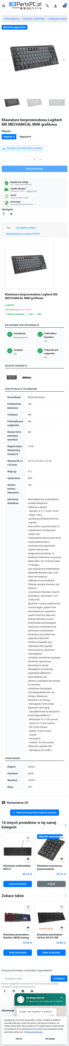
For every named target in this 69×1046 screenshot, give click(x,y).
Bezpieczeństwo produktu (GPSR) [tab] (23, 234)
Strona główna (11, 18)
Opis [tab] (8, 227)
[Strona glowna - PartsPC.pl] (25, 5)
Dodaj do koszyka (34, 168)
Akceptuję (50, 1039)
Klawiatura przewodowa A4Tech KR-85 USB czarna (49, 937)
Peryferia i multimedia (33, 18)
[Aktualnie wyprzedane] (51, 848)
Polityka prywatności (33, 1032)
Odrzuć (19, 1039)
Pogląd (51, 884)
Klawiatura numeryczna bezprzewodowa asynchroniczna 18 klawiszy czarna (49, 870)
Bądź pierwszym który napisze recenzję (34, 812)
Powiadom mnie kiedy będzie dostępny (22, 148)
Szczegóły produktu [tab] (26, 227)
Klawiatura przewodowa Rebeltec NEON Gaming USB (16, 937)
